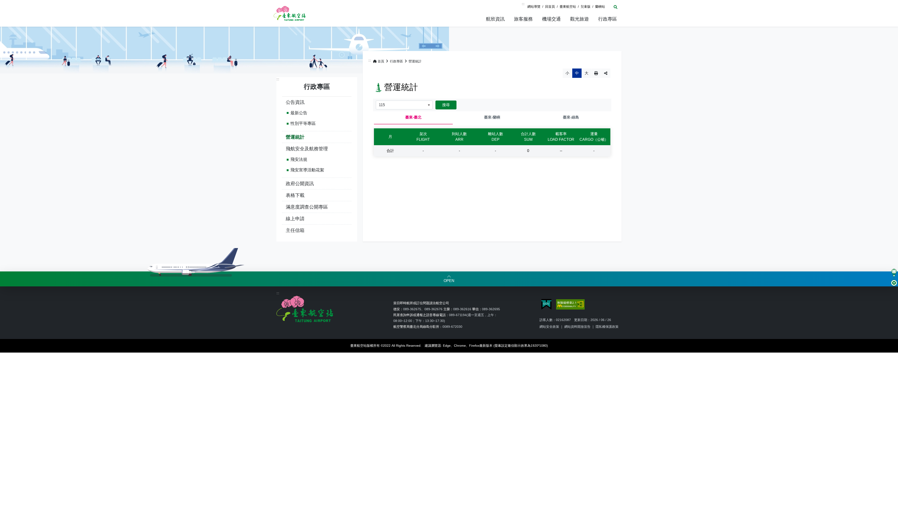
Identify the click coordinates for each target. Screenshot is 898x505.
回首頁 (550, 6)
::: (523, 4)
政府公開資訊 (300, 183)
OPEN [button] (449, 281)
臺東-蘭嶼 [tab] (492, 117)
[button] (495, 19)
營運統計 (295, 137)
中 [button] (577, 73)
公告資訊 (295, 102)
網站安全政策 (549, 326)
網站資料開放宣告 (577, 326)
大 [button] (586, 73)
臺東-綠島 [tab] (571, 117)
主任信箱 (295, 230)
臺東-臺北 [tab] (413, 117)
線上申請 (295, 218)
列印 (596, 73)
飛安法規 (298, 159)
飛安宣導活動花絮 (307, 170)
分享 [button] (605, 73)
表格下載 (295, 195)
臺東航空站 (568, 6)
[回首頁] (289, 13)
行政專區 (396, 61)
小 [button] (567, 73)
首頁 (381, 61)
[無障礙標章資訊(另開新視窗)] (570, 304)
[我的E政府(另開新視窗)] (546, 304)
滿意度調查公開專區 (307, 206)
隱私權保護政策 (607, 326)
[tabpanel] (492, 142)
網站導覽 (533, 6)
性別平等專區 (303, 123)
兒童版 (585, 6)
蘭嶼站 (600, 6)
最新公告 (298, 113)
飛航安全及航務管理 (307, 148)
